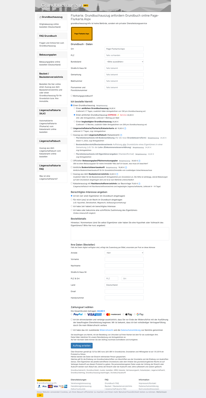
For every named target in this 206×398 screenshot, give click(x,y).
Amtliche (98, 167)
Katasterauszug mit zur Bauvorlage (105, 183)
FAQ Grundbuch (48, 36)
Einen (95, 108)
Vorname (75, 259)
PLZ (72, 55)
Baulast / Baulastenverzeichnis (118, 386)
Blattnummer (76, 81)
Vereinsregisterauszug (81, 383)
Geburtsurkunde (78, 389)
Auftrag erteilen (82, 345)
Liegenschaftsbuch (49, 141)
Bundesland (76, 61)
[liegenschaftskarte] (125, 128)
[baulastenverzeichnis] (117, 174)
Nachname (75, 265)
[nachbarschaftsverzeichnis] (139, 183)
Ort (72, 49)
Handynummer (77, 298)
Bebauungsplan (48, 54)
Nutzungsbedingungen (149, 389)
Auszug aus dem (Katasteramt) (96, 135)
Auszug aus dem (94, 174)
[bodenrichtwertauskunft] (126, 167)
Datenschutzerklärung (131, 330)
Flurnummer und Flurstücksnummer (79, 88)
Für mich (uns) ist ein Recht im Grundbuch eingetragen (97, 199)
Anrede (74, 253)
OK (40, 395)
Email (73, 291)
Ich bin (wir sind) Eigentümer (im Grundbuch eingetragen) (99, 196)
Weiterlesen (161, 392)
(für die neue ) (121, 138)
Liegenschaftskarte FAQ (115, 389)
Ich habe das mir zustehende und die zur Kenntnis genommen (118, 330)
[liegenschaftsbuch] (121, 135)
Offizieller (105, 160)
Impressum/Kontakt (147, 383)
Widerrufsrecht (106, 330)
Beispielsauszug (101, 105)
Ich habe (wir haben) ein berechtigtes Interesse (94, 206)
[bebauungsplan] (139, 160)
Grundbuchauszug (64, 5)
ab (98, 128)
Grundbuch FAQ (112, 383)
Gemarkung (76, 74)
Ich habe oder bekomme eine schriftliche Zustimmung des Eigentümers (105, 210)
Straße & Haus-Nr (79, 68)
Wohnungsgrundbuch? (83, 96)
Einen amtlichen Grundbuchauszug (105, 115)
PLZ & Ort (75, 278)
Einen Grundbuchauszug (90, 105)
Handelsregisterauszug (81, 386)
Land (73, 285)
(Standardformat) (115, 154)
